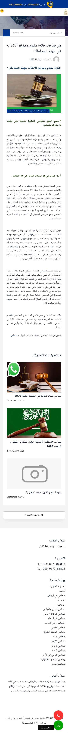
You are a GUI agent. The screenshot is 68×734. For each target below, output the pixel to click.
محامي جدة (59, 636)
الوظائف (61, 605)
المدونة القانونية (57, 586)
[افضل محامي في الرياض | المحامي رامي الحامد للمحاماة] (66, 12)
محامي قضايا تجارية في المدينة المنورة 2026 (38, 396)
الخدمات (61, 600)
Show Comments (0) (34, 515)
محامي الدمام (58, 650)
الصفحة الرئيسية (56, 32)
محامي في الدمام (56, 618)
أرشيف (62, 591)
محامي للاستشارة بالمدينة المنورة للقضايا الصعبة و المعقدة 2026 (35, 444)
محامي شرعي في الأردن (53, 655)
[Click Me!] (58, 725)
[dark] (16, 11)
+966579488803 (16, 4)
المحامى (14, 335)
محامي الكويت (58, 641)
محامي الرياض (58, 646)
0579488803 (33, 4)
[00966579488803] (58, 715)
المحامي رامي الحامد (55, 623)
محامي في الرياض (56, 596)
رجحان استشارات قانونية (53, 659)
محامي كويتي (58, 627)
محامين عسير (58, 664)
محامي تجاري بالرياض (54, 609)
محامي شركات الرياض (54, 614)
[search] (21, 12)
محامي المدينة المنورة (54, 632)
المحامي (43, 271)
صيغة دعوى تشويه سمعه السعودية (43, 492)
